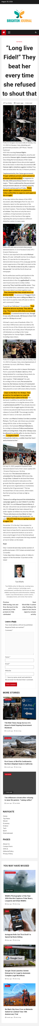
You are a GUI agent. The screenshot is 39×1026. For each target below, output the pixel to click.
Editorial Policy (8, 851)
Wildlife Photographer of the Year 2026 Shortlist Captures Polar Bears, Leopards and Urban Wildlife (19, 898)
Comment (9, 630)
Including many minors (10, 337)
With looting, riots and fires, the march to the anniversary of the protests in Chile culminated (10, 608)
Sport (5, 831)
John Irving (18, 731)
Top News (19, 41)
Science (5, 826)
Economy (6, 823)
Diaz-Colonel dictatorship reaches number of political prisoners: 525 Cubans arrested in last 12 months (19, 550)
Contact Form (7, 846)
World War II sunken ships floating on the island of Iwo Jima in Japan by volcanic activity (29, 608)
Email (7, 664)
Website (8, 670)
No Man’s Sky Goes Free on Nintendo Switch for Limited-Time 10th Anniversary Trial (19, 1011)
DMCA (5, 849)
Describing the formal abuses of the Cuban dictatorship (19, 159)
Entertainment (8, 833)
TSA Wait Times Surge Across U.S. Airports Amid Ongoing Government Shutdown (18, 725)
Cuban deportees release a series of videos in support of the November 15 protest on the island (18, 557)
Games (8, 986)
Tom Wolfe (8, 103)
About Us (6, 844)
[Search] (35, 32)
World (5, 821)
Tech (4, 828)
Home (5, 816)
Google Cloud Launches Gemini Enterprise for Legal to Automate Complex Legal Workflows (17, 973)
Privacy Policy (8, 854)
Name (7, 657)
